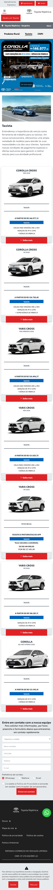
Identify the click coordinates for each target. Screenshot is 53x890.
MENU (4, 13)
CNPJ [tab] (40, 33)
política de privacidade (33, 876)
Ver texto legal (26, 84)
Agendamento (27, 3)
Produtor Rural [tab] (12, 33)
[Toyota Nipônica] (38, 11)
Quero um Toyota (11, 17)
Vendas (42, 3)
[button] (4, 172)
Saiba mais (27, 454)
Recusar (34, 884)
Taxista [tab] (28, 33)
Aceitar (13, 884)
